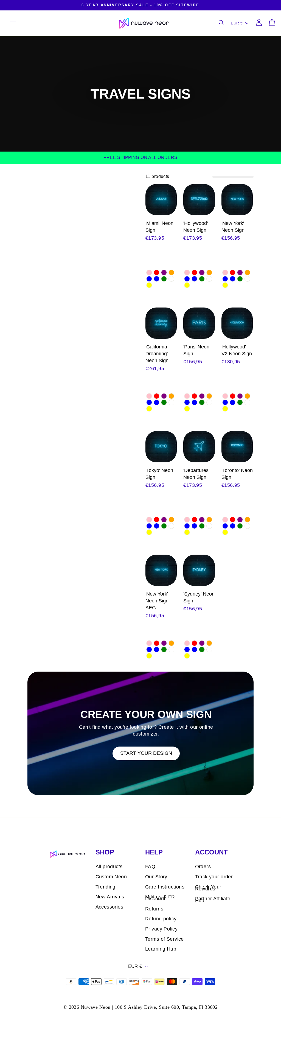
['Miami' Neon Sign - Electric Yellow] (149, 285)
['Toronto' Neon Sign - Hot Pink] (225, 519)
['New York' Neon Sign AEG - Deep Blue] (149, 649)
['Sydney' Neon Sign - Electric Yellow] (187, 655)
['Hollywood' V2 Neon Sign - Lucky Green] (240, 402)
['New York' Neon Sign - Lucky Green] (240, 278)
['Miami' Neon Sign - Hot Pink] (149, 272)
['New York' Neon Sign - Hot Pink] (225, 272)
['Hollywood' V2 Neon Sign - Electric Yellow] (225, 408)
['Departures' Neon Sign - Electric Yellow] (187, 532)
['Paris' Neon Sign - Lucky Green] (201, 402)
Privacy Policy (161, 929)
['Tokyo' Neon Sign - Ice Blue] (156, 526)
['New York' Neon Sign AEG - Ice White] (171, 649)
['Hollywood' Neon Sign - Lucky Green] (201, 278)
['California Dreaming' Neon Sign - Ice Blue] (156, 402)
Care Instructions (164, 887)
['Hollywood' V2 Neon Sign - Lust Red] (232, 396)
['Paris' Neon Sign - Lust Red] (194, 396)
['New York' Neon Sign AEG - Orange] (171, 643)
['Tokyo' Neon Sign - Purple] (164, 519)
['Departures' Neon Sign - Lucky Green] (201, 526)
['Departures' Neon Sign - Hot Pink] (187, 519)
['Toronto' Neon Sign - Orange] (247, 519)
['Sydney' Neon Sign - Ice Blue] (194, 649)
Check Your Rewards (208, 888)
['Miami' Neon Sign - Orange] (171, 272)
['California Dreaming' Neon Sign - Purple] (164, 396)
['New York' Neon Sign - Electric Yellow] (225, 285)
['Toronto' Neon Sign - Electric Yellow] (225, 532)
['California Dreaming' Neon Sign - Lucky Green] (164, 402)
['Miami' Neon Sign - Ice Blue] (156, 278)
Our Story (156, 876)
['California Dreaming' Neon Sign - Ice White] (171, 402)
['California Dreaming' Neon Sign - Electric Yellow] (149, 408)
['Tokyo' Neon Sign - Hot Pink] (149, 519)
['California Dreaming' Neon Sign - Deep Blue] (149, 402)
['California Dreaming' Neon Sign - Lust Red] (156, 396)
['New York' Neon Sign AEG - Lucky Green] (164, 649)
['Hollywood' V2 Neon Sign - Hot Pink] (225, 396)
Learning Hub (160, 949)
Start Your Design (146, 753)
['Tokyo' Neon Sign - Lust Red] (156, 519)
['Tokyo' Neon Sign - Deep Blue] (149, 526)
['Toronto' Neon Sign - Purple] (240, 519)
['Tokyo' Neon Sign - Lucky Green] (164, 526)
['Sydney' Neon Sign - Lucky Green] (201, 649)
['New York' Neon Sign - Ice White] (247, 278)
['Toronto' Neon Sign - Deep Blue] (225, 526)
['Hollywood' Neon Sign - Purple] (201, 272)
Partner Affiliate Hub (213, 899)
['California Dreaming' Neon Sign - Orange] (171, 396)
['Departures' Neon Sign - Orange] (209, 519)
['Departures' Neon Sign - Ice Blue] (194, 526)
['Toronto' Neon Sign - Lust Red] (232, 519)
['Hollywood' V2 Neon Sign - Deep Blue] (225, 402)
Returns (154, 909)
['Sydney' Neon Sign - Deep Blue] (187, 649)
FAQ (150, 866)
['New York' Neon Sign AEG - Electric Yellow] (149, 655)
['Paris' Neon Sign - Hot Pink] (187, 396)
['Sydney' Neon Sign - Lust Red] (194, 643)
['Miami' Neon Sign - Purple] (164, 272)
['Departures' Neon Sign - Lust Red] (194, 519)
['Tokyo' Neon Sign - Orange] (171, 519)
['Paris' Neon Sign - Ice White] (209, 402)
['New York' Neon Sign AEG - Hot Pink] (149, 643)
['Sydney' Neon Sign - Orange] (209, 643)
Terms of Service (164, 939)
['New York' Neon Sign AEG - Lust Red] (156, 643)
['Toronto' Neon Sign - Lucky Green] (240, 526)
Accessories (109, 907)
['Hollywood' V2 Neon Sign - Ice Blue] (232, 402)
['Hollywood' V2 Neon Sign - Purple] (240, 396)
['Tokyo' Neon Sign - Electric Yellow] (149, 532)
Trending (105, 887)
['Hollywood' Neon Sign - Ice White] (209, 278)
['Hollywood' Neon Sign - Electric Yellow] (187, 285)
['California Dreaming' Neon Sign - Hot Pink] (149, 396)
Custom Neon (111, 876)
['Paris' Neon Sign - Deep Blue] (187, 402)
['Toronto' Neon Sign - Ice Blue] (232, 526)
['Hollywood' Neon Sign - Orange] (209, 272)
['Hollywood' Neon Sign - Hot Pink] (187, 272)
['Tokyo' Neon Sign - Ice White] (171, 526)
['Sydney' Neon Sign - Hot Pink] (187, 643)
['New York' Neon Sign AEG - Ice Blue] (156, 649)
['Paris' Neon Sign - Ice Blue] (194, 402)
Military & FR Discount (160, 897)
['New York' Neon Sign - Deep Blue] (225, 278)
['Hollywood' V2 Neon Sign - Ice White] (247, 402)
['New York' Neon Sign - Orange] (247, 272)
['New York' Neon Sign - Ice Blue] (232, 278)
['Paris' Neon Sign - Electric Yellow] (187, 408)
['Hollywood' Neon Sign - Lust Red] (194, 272)
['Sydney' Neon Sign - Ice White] (209, 649)
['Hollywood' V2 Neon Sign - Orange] (247, 396)
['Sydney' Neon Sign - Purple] (201, 643)
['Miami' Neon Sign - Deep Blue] (149, 278)
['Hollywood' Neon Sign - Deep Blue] (187, 278)
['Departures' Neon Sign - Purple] (201, 519)
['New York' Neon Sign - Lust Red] (232, 272)
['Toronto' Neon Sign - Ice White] (247, 526)
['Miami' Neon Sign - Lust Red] (156, 272)
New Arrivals (109, 896)
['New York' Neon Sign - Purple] (240, 272)
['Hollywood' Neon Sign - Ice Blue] (194, 278)
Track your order (214, 876)
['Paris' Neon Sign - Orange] (209, 396)
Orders (203, 866)
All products (109, 866)
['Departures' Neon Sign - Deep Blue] (187, 526)
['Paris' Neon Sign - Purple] (201, 396)
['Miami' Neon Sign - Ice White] (171, 278)
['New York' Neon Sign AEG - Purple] (164, 643)
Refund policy (161, 918)
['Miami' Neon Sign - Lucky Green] (164, 278)
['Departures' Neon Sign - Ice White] (209, 526)
